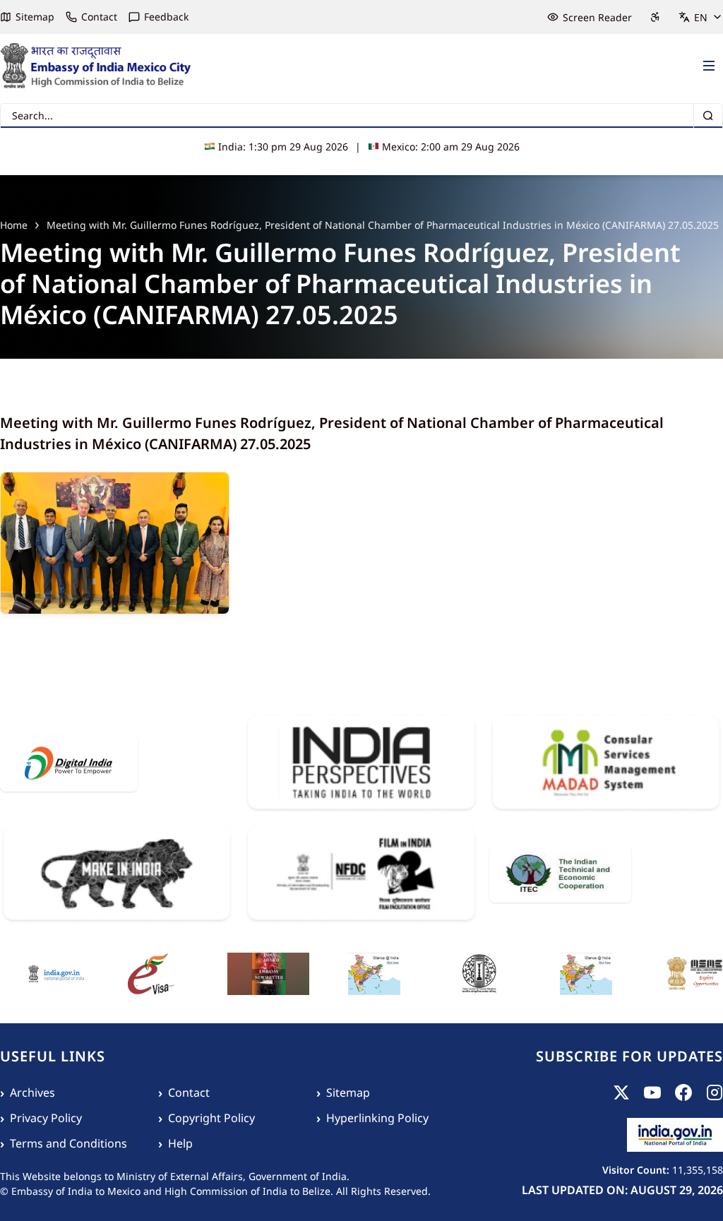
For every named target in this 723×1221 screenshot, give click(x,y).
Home (14, 225)
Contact (99, 16)
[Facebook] (683, 1092)
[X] (621, 1092)
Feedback (166, 16)
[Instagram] (714, 1092)
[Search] (707, 116)
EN (700, 17)
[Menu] (709, 67)
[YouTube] (652, 1092)
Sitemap (35, 16)
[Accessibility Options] (655, 17)
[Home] (96, 65)
